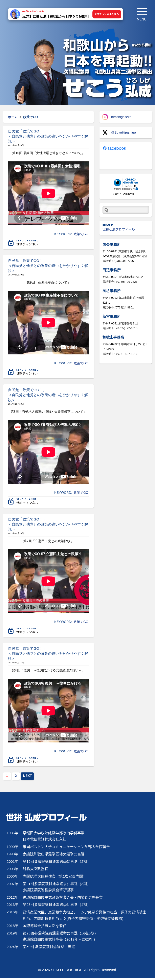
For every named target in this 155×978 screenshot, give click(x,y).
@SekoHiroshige (123, 132)
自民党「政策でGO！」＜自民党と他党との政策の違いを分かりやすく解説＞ (48, 136)
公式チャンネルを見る (107, 14)
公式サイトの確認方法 (123, 194)
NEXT (27, 775)
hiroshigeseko (121, 117)
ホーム (13, 117)
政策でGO (81, 234)
